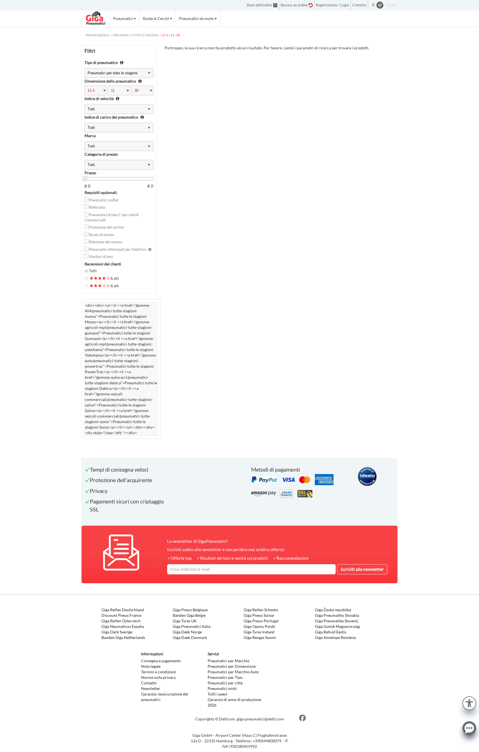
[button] (469, 703)
